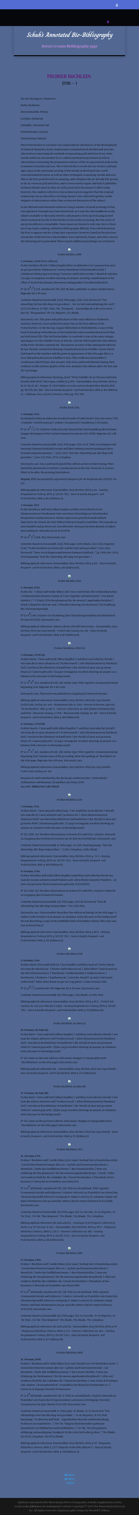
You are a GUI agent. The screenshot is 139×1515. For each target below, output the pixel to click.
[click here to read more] (45, 1506)
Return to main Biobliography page (69, 46)
